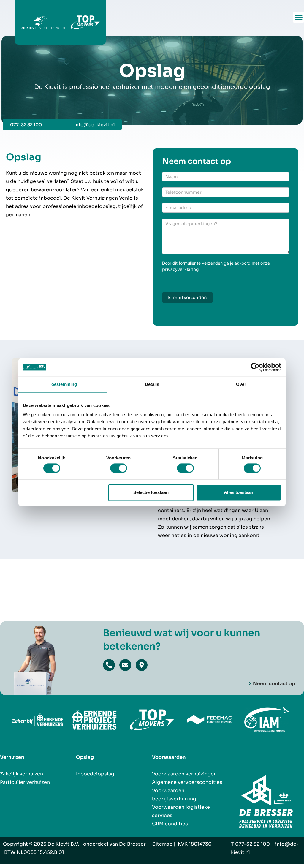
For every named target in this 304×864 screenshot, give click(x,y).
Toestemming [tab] (63, 384)
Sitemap (162, 844)
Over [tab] (241, 384)
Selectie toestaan (151, 492)
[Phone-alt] (109, 665)
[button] (298, 17)
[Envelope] (125, 665)
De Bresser (132, 844)
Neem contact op (274, 683)
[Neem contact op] (250, 683)
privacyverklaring (180, 269)
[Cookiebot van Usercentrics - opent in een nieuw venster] (255, 367)
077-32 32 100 (252, 844)
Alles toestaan (238, 492)
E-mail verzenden (187, 297)
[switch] (118, 468)
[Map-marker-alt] (142, 665)
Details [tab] (152, 384)
